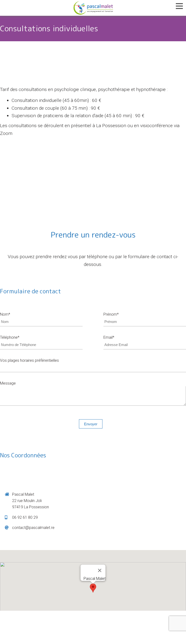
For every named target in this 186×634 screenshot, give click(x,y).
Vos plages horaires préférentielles (29, 360)
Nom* (5, 314)
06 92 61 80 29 (25, 517)
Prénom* (111, 314)
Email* (108, 337)
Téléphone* (9, 337)
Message (8, 383)
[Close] (100, 570)
